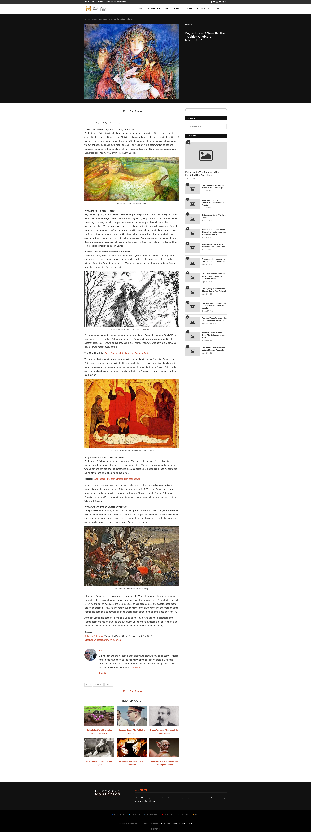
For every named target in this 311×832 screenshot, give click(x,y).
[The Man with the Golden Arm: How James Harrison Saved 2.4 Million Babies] (192, 277)
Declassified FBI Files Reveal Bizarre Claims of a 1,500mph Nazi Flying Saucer (214, 232)
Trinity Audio (107, 123)
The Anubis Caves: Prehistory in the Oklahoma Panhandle (213, 349)
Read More (135, 667)
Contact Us (176, 823)
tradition (98, 685)
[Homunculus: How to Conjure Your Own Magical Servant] (164, 747)
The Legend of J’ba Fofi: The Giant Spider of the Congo (213, 187)
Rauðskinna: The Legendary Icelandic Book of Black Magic (214, 245)
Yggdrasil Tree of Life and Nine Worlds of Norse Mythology (214, 319)
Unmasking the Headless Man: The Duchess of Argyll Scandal (214, 260)
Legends (216, 9)
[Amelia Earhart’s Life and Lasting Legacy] (99, 747)
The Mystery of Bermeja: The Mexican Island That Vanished (214, 290)
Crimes (167, 9)
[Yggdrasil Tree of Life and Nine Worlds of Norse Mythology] (192, 322)
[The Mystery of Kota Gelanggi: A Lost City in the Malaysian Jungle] (192, 307)
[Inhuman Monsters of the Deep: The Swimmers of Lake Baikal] (192, 336)
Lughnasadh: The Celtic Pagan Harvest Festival (117, 479)
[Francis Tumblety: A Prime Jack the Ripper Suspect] (164, 716)
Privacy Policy (97, 2)
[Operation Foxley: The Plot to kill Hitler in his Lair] (132, 716)
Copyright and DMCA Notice (116, 2)
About (86, 2)
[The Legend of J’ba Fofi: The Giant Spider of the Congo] (192, 189)
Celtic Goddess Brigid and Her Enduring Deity (127, 353)
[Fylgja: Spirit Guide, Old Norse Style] (192, 219)
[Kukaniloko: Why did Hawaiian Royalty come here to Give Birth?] (99, 716)
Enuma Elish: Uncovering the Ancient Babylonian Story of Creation (213, 202)
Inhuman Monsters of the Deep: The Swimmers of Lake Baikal (213, 335)
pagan (88, 685)
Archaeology (153, 9)
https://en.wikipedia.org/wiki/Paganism (102, 640)
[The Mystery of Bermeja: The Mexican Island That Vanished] (192, 292)
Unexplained (192, 9)
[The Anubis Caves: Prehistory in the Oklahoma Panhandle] (192, 351)
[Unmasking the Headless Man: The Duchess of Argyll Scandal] (192, 263)
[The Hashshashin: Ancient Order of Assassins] (132, 747)
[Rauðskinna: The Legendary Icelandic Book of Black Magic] (192, 248)
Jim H (190, 40)
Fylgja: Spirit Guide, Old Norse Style (214, 216)
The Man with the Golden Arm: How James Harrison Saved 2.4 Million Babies (214, 276)
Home (140, 9)
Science (205, 9)
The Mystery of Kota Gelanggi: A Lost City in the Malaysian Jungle (214, 305)
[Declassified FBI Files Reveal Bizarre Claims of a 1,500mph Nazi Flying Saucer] (192, 233)
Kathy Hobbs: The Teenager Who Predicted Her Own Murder (202, 173)
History (178, 9)
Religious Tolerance (94, 636)
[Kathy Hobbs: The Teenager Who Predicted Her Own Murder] (206, 155)
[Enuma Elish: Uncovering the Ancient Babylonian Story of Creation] (192, 204)
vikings (108, 685)
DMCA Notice (187, 823)
